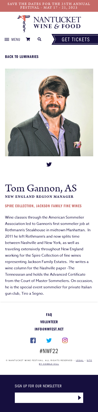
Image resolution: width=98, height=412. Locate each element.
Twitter (49, 340)
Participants (49, 24)
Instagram (65, 340)
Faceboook (33, 340)
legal (80, 360)
